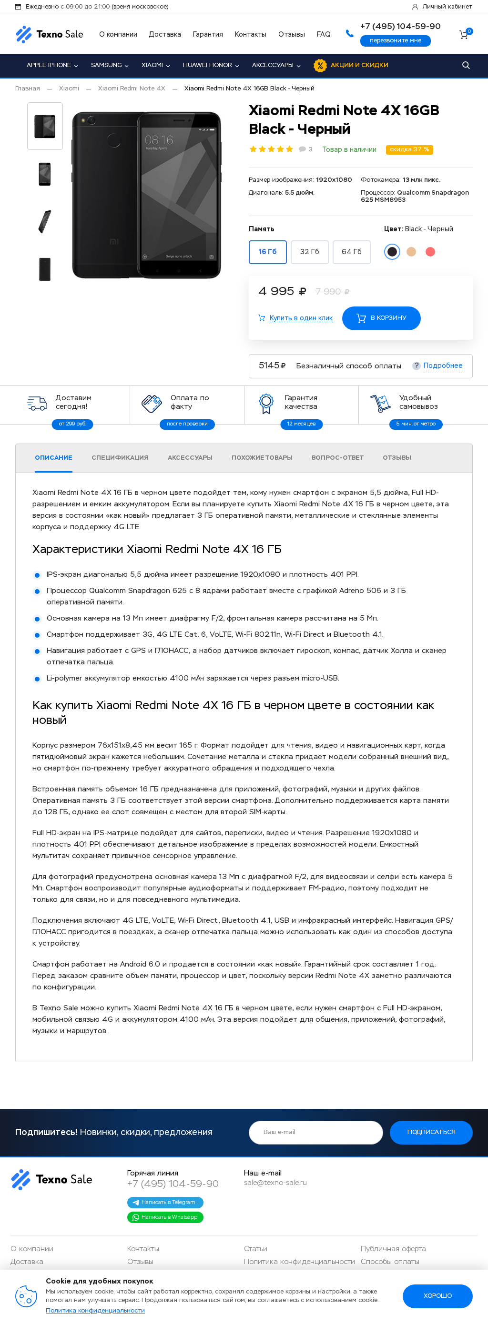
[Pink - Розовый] (430, 252)
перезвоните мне (395, 41)
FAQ (324, 34)
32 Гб (309, 252)
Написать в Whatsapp (169, 1217)
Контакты (250, 34)
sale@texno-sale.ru (275, 1182)
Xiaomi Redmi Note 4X (131, 89)
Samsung (106, 65)
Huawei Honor (207, 65)
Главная (27, 89)
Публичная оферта (393, 1249)
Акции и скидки (359, 65)
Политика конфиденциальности (299, 1261)
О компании (118, 34)
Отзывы (291, 34)
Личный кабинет (448, 7)
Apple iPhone (49, 65)
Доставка (165, 34)
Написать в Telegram (168, 1202)
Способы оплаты (390, 1261)
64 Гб (352, 252)
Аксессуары (273, 65)
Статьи (255, 1249)
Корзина (469, 32)
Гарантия (208, 34)
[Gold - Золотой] (411, 252)
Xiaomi (152, 65)
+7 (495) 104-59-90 (173, 1184)
